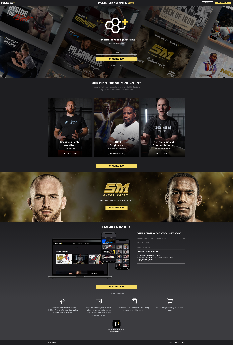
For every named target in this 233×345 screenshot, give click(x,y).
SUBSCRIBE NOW (116, 208)
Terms (170, 342)
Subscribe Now (223, 3)
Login (116, 52)
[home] (16, 2)
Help (183, 342)
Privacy (177, 342)
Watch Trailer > (116, 65)
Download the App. (116, 332)
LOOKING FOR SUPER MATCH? (112, 3)
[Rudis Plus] (116, 324)
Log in (207, 3)
